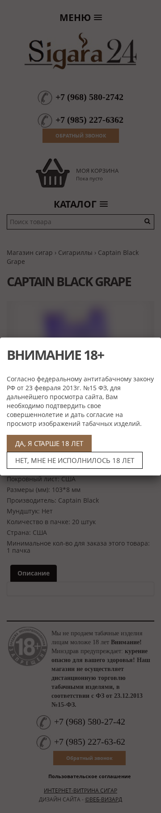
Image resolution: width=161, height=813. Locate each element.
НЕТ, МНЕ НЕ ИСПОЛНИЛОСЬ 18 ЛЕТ (74, 460)
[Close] (151, 348)
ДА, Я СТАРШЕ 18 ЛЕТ (49, 443)
